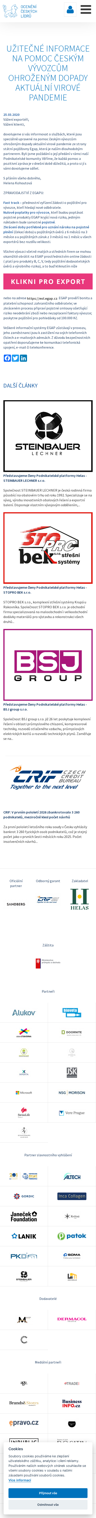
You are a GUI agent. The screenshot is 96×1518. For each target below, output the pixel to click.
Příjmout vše (48, 1493)
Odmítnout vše (48, 1504)
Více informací (19, 1480)
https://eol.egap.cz (42, 298)
